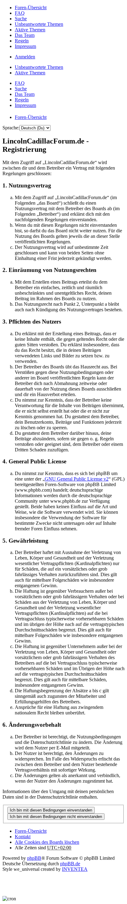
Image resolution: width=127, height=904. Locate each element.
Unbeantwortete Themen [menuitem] (39, 24)
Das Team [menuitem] (25, 35)
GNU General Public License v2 (77, 478)
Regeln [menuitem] (22, 40)
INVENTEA (75, 869)
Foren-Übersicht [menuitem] (31, 7)
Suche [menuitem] (21, 18)
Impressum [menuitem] (25, 46)
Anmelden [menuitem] (25, 56)
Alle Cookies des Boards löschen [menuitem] (47, 842)
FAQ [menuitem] (20, 13)
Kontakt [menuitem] (23, 836)
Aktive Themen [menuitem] (30, 29)
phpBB (34, 858)
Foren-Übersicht (31, 831)
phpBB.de (70, 863)
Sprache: (10, 127)
